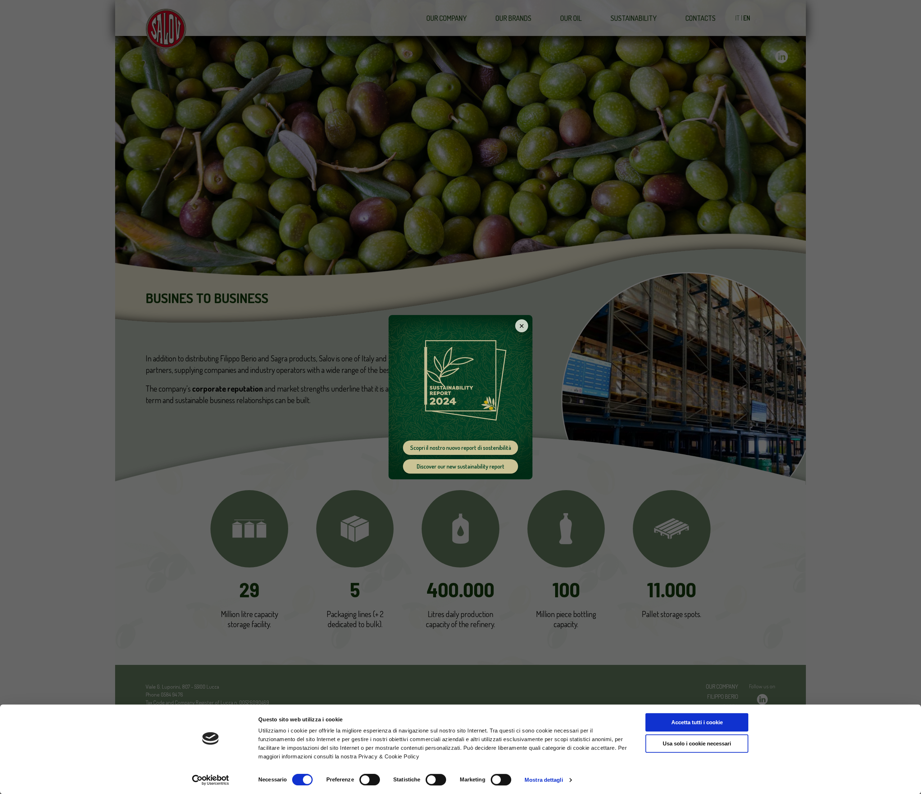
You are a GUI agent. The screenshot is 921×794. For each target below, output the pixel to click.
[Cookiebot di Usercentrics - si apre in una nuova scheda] (210, 780)
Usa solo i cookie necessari (697, 743)
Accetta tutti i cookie (697, 722)
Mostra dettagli (544, 780)
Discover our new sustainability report (460, 466)
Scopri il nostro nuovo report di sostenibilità (460, 447)
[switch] (369, 779)
